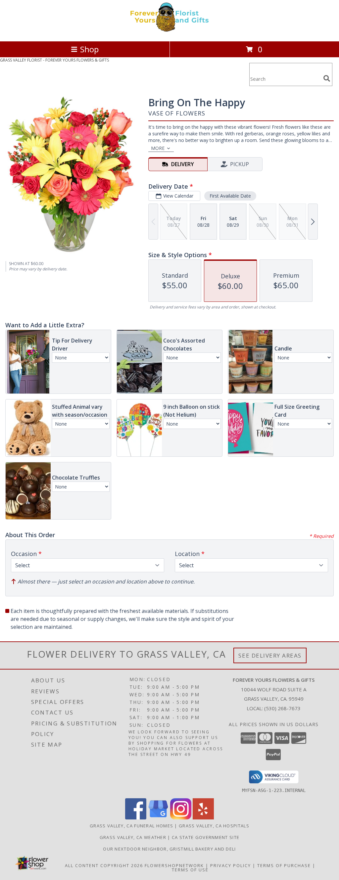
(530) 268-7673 (282, 708)
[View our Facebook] (135, 817)
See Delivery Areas (270, 655)
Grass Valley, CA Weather (133, 837)
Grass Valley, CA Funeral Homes (131, 826)
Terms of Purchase (284, 865)
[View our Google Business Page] (158, 817)
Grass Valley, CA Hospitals (214, 826)
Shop (89, 49)
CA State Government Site (205, 837)
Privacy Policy (230, 865)
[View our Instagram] (180, 817)
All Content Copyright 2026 (104, 865)
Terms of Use (190, 870)
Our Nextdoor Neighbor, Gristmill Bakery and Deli (169, 849)
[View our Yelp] (203, 817)
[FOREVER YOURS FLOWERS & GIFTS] (169, 31)
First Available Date (230, 196)
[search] (326, 78)
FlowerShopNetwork (174, 865)
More (158, 148)
